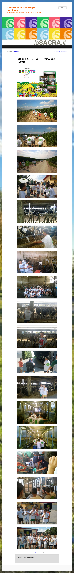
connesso (23, 560)
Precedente (57, 51)
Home (9, 47)
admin (40, 552)
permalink (49, 552)
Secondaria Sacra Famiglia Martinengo (21, 9)
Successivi (64, 51)
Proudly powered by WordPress (37, 568)
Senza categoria (34, 552)
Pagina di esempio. (17, 47)
